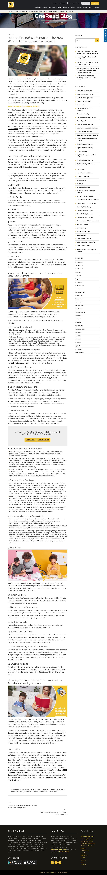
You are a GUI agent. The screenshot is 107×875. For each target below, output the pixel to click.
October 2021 (79, 269)
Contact (95, 3)
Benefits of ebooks (17, 790)
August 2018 (79, 332)
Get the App (85, 3)
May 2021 (78, 279)
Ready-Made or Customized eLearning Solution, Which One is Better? (86, 78)
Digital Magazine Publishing (85, 148)
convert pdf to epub (83, 105)
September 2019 (80, 312)
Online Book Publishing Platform (86, 203)
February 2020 (79, 299)
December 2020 (80, 292)
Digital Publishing (82, 151)
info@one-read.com (49, 778)
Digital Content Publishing (84, 131)
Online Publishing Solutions (85, 217)
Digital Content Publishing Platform (87, 135)
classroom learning (29, 790)
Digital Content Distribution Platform (87, 128)
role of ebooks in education (48, 792)
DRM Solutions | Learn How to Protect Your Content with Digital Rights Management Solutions (88, 70)
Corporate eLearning (83, 114)
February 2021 (79, 285)
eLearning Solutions (55, 7)
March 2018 (78, 349)
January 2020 (79, 302)
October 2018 (79, 325)
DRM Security (85, 850)
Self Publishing (81, 228)
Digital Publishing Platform (85, 160)
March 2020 (78, 295)
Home (10, 11)
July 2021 (78, 272)
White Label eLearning (83, 245)
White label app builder (84, 238)
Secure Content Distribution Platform (88, 221)
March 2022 (78, 262)
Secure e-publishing (83, 224)
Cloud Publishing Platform (84, 90)
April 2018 (78, 346)
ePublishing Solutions (40, 7)
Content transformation (84, 101)
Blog (79, 3)
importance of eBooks (31, 792)
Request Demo (43, 440)
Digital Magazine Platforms (85, 144)
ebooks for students (43, 790)
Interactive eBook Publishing (85, 196)
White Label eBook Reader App (86, 242)
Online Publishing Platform (85, 214)
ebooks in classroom (57, 790)
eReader (83, 853)
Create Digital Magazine (84, 121)
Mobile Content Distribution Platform (88, 200)
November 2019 (80, 305)
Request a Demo (55, 3)
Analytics (83, 848)
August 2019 (79, 315)
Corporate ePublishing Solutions (86, 117)
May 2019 (78, 322)
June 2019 (78, 319)
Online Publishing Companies (85, 210)
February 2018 (79, 352)
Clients (64, 3)
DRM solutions (81, 169)
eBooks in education (21, 11)
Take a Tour (71, 3)
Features (96, 7)
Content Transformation (84, 7)
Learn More (30, 440)
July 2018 (78, 335)
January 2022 (79, 265)
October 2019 (79, 309)
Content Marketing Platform (85, 98)
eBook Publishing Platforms (85, 173)
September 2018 (80, 329)
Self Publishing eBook (83, 231)
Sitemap (83, 865)
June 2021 (78, 275)
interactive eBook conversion (18, 363)
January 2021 (79, 289)
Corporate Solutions (69, 7)
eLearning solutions (83, 180)
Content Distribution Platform (85, 94)
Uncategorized (81, 235)
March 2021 (78, 282)
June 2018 (78, 339)
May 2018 (78, 342)
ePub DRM (80, 183)
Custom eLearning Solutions (85, 124)
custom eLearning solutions (43, 735)
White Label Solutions (87, 846)
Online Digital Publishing (84, 207)
